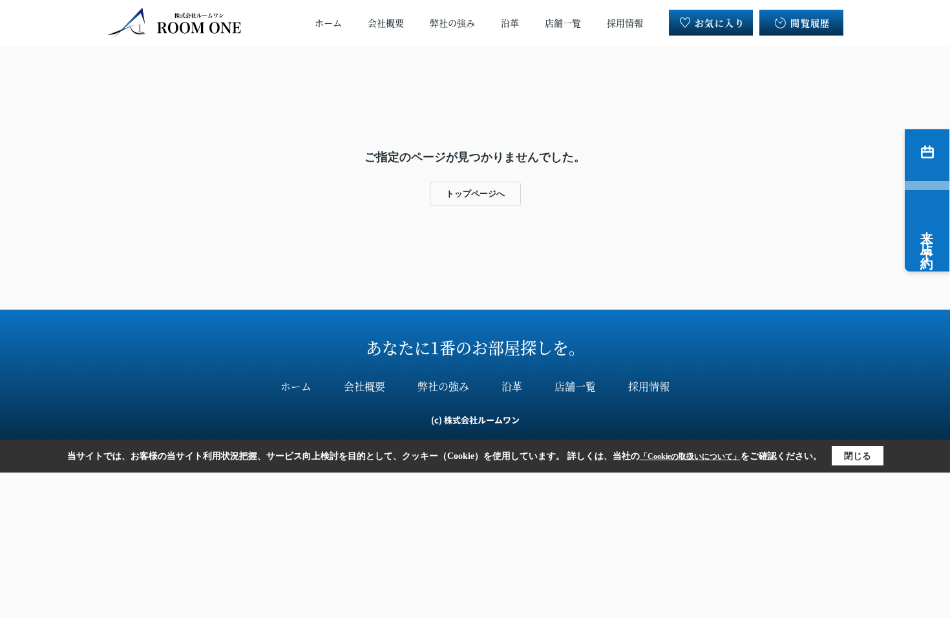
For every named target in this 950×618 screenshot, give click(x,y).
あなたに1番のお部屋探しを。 (475, 347)
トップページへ (475, 193)
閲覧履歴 (810, 22)
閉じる (857, 456)
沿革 (510, 22)
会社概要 (386, 22)
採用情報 (625, 22)
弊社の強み (452, 22)
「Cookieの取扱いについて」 (690, 456)
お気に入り (719, 22)
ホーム (328, 22)
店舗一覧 (563, 22)
